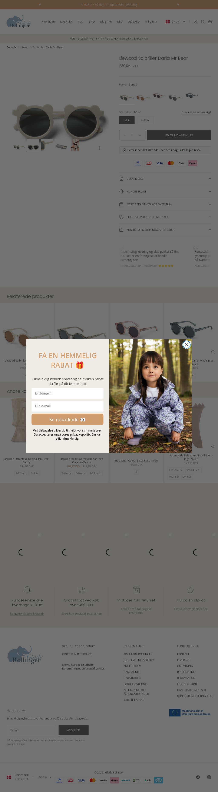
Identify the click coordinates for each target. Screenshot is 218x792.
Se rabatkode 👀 (67, 419)
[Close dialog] (186, 344)
